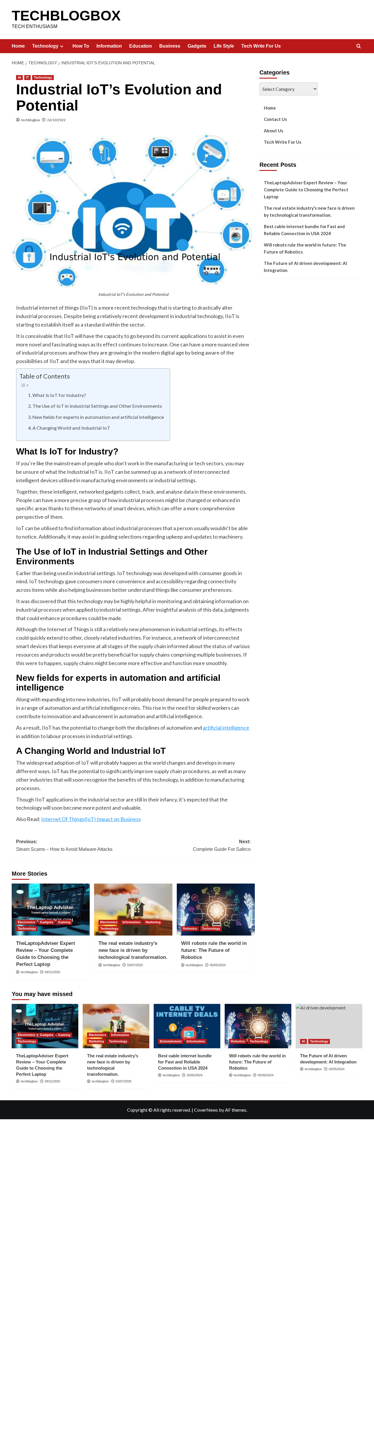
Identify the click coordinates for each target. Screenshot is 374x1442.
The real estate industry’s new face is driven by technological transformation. (132, 950)
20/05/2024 (194, 1075)
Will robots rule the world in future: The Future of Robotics (214, 950)
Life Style (224, 46)
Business (169, 46)
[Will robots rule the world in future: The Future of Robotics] (216, 910)
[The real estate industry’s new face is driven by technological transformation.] (133, 910)
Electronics (26, 922)
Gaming (64, 922)
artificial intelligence (226, 727)
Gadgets (197, 46)
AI (19, 77)
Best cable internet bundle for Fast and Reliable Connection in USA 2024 (304, 230)
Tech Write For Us (261, 46)
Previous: (64, 845)
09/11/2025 (52, 972)
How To (80, 46)
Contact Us (275, 119)
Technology (45, 46)
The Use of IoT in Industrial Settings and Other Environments (97, 406)
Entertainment (171, 1041)
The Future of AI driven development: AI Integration (305, 267)
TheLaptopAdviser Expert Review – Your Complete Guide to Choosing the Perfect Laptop (306, 189)
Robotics (190, 928)
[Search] (358, 46)
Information (109, 46)
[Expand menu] (61, 46)
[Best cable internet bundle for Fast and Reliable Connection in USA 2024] (187, 1026)
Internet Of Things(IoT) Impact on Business (91, 819)
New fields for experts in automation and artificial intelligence (98, 417)
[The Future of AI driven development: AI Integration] (329, 1026)
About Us (273, 130)
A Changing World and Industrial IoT (71, 428)
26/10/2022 (56, 120)
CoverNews (206, 1110)
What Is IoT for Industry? (59, 395)
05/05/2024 (218, 965)
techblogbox (30, 120)
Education (140, 46)
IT (27, 77)
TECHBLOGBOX (66, 15)
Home (18, 46)
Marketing (153, 922)
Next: (221, 845)
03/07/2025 (135, 965)
